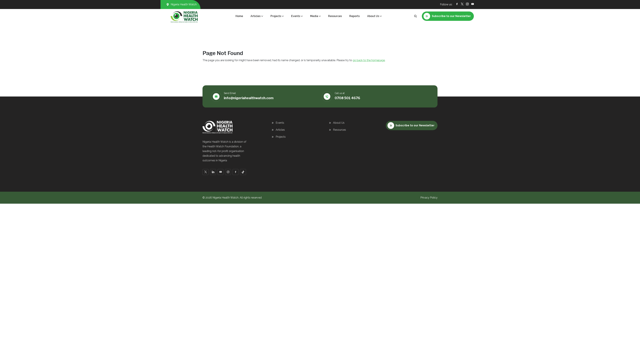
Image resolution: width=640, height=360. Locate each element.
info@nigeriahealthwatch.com (249, 98)
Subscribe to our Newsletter (415, 125)
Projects (281, 136)
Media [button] (314, 16)
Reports (354, 16)
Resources (335, 16)
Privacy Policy (429, 197)
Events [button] (295, 16)
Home (239, 16)
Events (280, 122)
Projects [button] (275, 16)
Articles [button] (255, 16)
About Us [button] (373, 16)
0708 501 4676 (347, 98)
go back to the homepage (369, 60)
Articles (280, 129)
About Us (338, 122)
